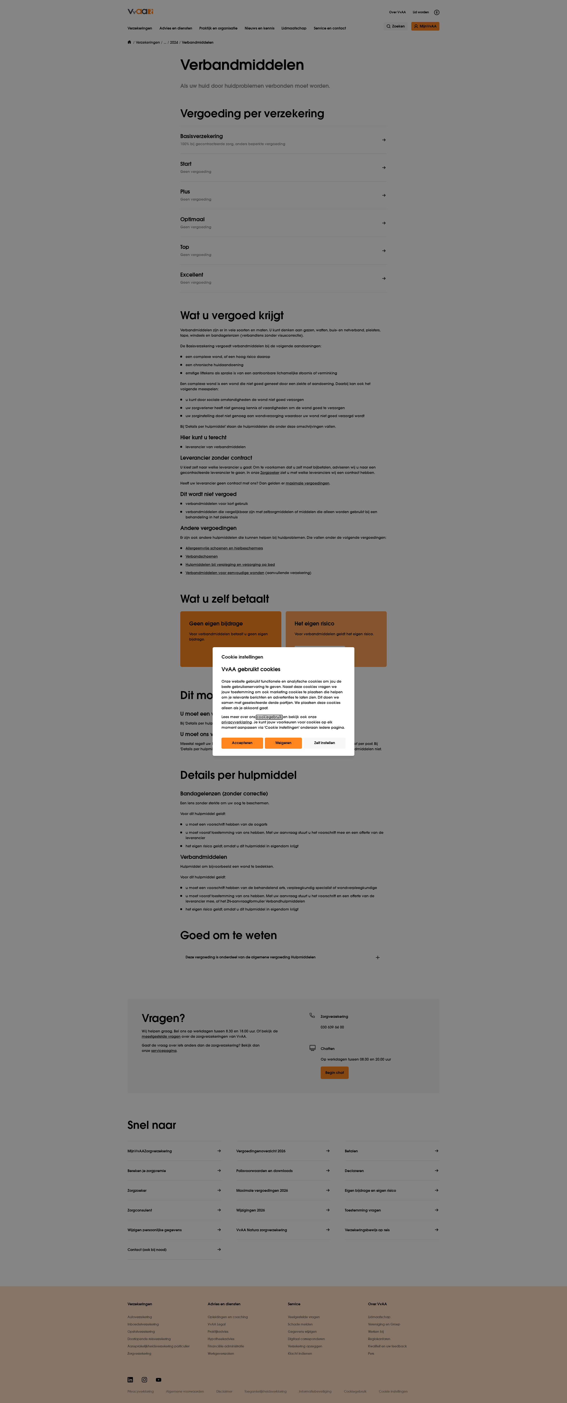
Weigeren (283, 743)
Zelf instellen (324, 743)
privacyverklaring (236, 722)
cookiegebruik (269, 717)
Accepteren (242, 743)
